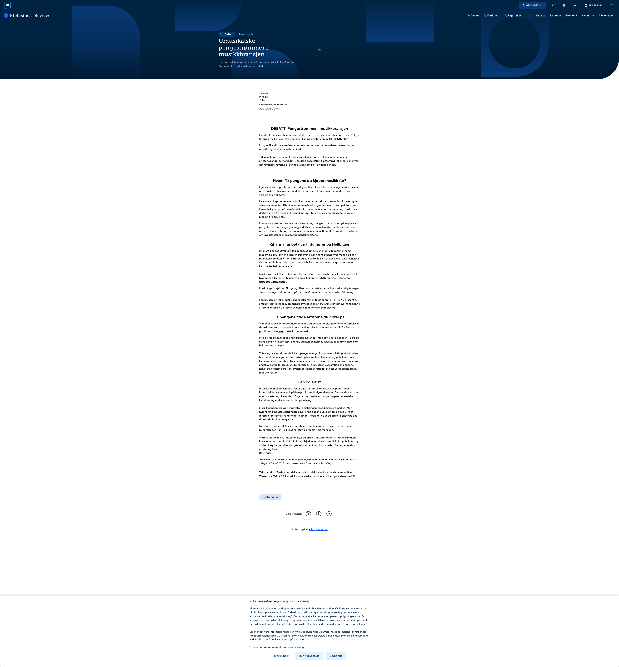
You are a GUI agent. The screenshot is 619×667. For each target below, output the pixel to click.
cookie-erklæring (293, 647)
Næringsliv (587, 15)
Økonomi (571, 15)
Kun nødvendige (309, 656)
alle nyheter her (318, 529)
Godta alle (336, 656)
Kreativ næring (270, 497)
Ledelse (540, 15)
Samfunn (555, 15)
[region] (309, 631)
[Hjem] (7, 5)
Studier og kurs (532, 5)
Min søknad (596, 5)
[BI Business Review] (26, 15)
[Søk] (553, 5)
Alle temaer (606, 15)
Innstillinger (281, 656)
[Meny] (611, 5)
